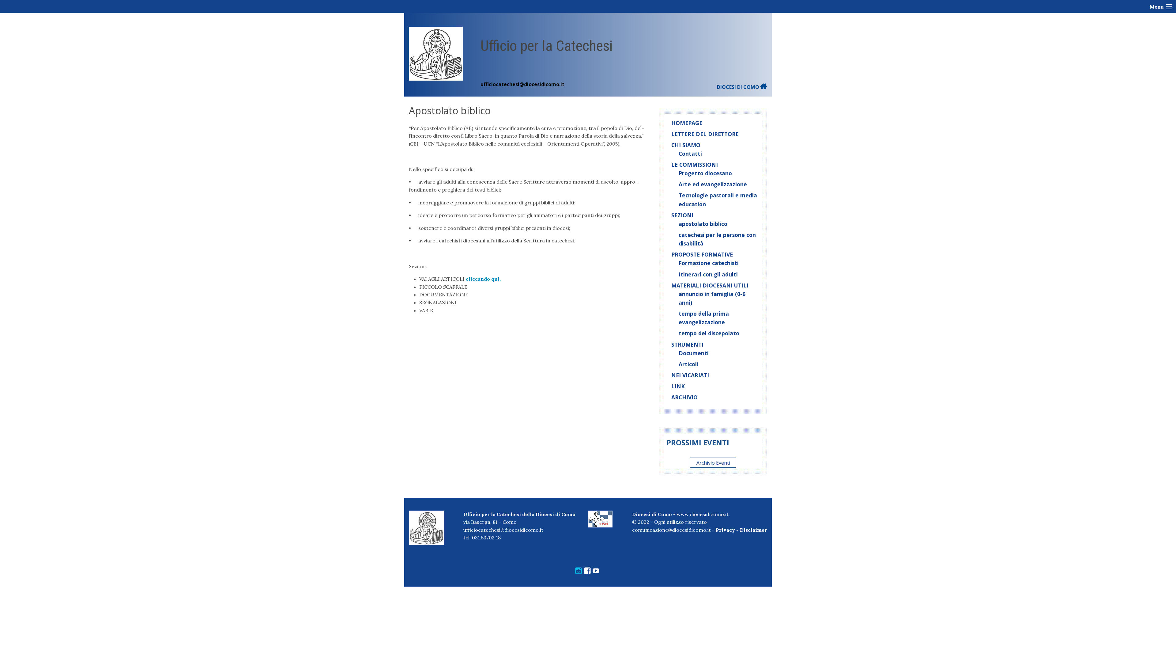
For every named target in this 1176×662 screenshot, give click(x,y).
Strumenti (687, 344)
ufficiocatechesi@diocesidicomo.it (522, 84)
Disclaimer (753, 530)
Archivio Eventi (713, 462)
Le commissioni (694, 164)
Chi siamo (685, 145)
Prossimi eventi (697, 442)
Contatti (690, 153)
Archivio (684, 397)
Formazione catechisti (709, 263)
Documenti (694, 353)
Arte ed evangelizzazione (713, 184)
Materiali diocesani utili (709, 285)
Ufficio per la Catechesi (546, 46)
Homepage (686, 123)
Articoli (688, 364)
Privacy (725, 530)
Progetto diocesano (705, 173)
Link (678, 386)
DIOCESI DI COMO (738, 87)
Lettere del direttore (705, 134)
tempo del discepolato (709, 333)
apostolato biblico (703, 223)
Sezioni (682, 215)
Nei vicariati (690, 375)
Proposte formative (702, 254)
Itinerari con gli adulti (708, 274)
